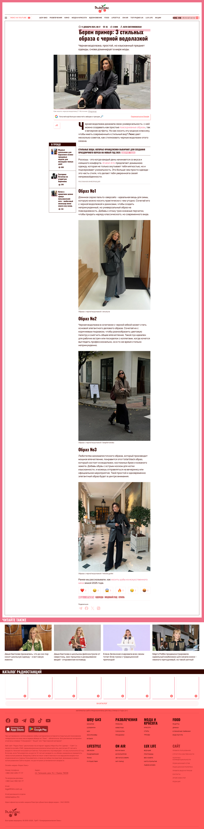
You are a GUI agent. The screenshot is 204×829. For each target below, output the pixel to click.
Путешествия (92, 761)
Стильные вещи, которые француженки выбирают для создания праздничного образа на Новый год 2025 (111, 151)
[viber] (98, 608)
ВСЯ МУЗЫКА (120, 750)
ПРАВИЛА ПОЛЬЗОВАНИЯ (182, 750)
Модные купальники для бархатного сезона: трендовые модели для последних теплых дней (65, 156)
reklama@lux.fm (12, 797)
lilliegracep (92, 111)
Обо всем (90, 750)
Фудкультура (178, 735)
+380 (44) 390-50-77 (14, 781)
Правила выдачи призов (182, 771)
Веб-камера (148, 758)
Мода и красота (79, 18)
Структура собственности (183, 754)
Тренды (147, 735)
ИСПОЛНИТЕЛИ (121, 754)
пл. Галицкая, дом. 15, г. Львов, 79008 (51, 773)
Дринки (176, 728)
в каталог (102, 703)
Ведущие (147, 750)
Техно (89, 758)
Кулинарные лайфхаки (182, 731)
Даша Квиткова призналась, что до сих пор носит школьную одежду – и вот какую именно (27, 657)
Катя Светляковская (132, 27)
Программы (148, 754)
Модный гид (111, 597)
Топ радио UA (137, 18)
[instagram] (16, 720)
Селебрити (91, 728)
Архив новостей (179, 778)
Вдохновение (95, 18)
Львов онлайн (149, 765)
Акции (158, 18)
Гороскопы (120, 731)
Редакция (176, 782)
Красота (147, 728)
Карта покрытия (150, 761)
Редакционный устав (181, 763)
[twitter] (92, 608)
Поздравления (93, 754)
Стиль (122, 597)
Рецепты (176, 724)
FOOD (106, 18)
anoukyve (106, 312)
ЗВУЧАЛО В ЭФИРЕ (122, 758)
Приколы (119, 724)
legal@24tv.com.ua (13, 789)
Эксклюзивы (92, 735)
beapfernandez (108, 443)
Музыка (90, 739)
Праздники (119, 735)
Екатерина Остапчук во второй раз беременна (63, 178)
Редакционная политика (183, 767)
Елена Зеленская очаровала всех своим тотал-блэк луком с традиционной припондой (123, 657)
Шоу (88, 731)
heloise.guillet (108, 573)
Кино (66, 18)
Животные (119, 728)
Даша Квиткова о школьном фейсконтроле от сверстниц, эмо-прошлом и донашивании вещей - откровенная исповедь (77, 657)
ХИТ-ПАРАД (119, 761)
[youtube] (48, 720)
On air (125, 18)
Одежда (99, 597)
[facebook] (86, 608)
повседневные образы (132, 127)
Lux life (149, 18)
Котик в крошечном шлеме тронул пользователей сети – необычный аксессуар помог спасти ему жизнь (65, 198)
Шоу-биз (43, 18)
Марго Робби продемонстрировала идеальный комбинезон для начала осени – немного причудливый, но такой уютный (174, 657)
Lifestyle (115, 18)
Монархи (90, 724)
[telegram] (80, 608)
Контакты (176, 774)
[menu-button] (6, 18)
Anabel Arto (108, 163)
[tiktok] (40, 720)
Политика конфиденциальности (182, 759)
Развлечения (56, 18)
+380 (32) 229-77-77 (14, 773)
